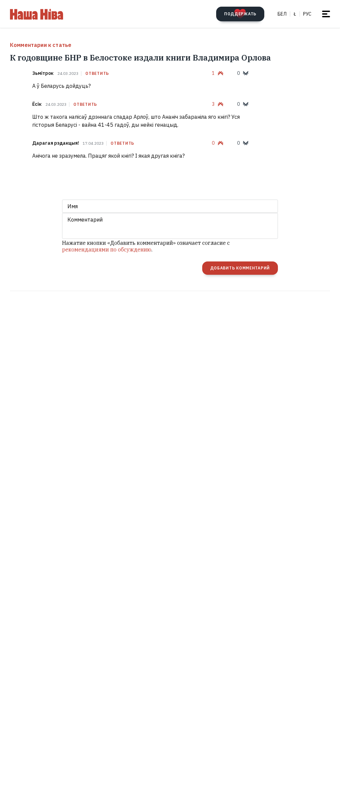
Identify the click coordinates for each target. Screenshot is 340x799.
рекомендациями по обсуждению (106, 249)
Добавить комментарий (240, 267)
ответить (97, 73)
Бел (282, 14)
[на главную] (36, 14)
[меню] (326, 14)
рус (307, 14)
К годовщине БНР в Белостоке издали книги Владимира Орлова (140, 57)
